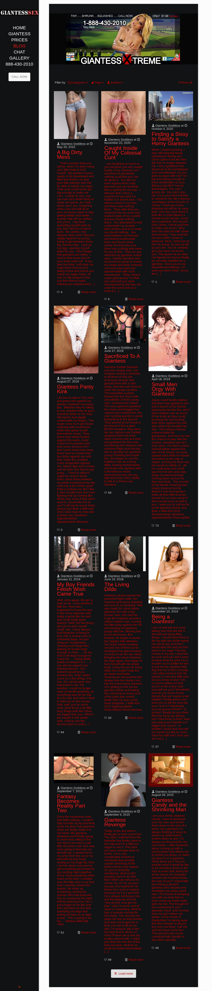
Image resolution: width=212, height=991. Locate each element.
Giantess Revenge (115, 822)
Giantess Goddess (73, 143)
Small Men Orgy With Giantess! (164, 389)
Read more (88, 292)
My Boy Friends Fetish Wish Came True (76, 589)
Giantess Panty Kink (75, 389)
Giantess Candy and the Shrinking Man (169, 804)
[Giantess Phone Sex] (19, 12)
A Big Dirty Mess (69, 154)
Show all (186, 82)
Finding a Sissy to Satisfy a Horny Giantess (170, 138)
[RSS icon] (19, 987)
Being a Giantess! (163, 619)
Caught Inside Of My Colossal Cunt (122, 152)
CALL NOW (19, 76)
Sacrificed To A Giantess (122, 358)
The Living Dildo (116, 586)
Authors (116, 82)
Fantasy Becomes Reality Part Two (71, 803)
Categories (78, 82)
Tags (98, 82)
